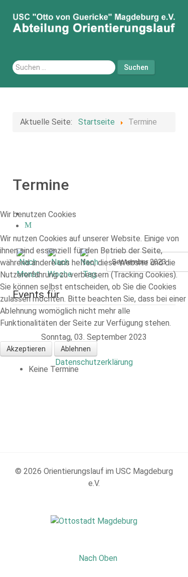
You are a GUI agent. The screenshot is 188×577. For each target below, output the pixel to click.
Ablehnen (76, 349)
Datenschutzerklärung (94, 362)
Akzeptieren (26, 349)
